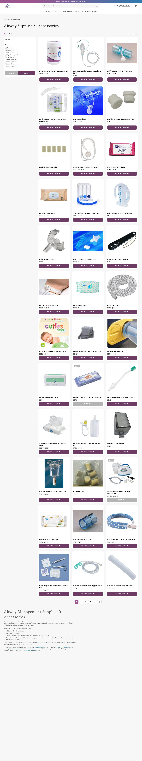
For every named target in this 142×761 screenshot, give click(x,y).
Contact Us (79, 11)
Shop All (48, 11)
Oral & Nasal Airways (28, 649)
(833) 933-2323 (125, 6)
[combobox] (69, 6)
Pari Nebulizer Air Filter (115, 351)
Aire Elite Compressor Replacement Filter (121, 119)
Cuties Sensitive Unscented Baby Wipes (52, 351)
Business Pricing (91, 11)
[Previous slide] (5, 1)
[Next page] (99, 602)
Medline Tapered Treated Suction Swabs (121, 397)
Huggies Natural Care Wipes (48, 539)
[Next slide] (137, 1)
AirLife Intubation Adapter (82, 539)
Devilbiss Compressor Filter (48, 167)
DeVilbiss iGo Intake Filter (116, 443)
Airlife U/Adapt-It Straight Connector (120, 71)
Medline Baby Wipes (80, 305)
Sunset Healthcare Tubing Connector (119, 585)
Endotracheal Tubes (14, 649)
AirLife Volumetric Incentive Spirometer (120, 213)
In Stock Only (134, 34)
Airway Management (63, 647)
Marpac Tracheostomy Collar (49, 305)
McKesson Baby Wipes (47, 213)
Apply (26, 73)
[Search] (96, 6)
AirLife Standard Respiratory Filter (85, 259)
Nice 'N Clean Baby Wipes (116, 167)
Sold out (88, 404)
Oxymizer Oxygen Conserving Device (85, 167)
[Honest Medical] (7, 6)
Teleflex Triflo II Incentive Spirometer (86, 213)
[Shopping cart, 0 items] (136, 6)
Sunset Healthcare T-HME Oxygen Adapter (88, 585)
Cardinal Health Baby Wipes (48, 397)
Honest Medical (30, 650)
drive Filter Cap (78, 491)
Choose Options (54, 79)
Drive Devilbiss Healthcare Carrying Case (87, 351)
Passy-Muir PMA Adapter (47, 259)
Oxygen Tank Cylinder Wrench (117, 259)
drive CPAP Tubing (113, 305)
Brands (57, 11)
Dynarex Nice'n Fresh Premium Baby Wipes (53, 71)
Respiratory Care (39, 647)
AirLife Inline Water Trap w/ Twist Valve (52, 491)
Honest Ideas (67, 11)
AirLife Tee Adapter (79, 119)
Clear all (11, 73)
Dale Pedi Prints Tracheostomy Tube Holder (122, 539)
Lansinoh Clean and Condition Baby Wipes (87, 397)
